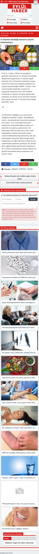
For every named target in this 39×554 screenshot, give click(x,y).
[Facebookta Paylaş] (4, 68)
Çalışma (15, 169)
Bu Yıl (31, 538)
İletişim (25, 19)
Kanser (30, 169)
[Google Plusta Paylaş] (24, 68)
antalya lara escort (6, 553)
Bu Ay (22, 538)
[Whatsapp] (34, 68)
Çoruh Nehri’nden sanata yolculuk (19, 183)
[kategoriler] (37, 28)
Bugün (6, 538)
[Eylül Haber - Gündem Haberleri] (19, 8)
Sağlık (14, 33)
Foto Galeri (26, 23)
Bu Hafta (15, 538)
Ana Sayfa (12, 19)
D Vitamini (22, 169)
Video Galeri (13, 23)
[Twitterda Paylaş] (14, 68)
